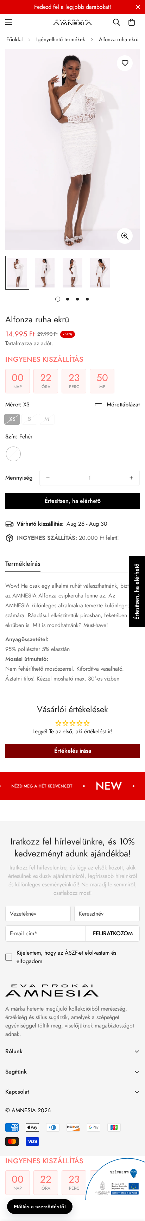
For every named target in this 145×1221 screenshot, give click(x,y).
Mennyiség (18, 478)
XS (12, 419)
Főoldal (14, 39)
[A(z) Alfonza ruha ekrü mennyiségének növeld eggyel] (131, 478)
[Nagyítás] (125, 236)
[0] (132, 22)
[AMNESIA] (72, 22)
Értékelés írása (72, 751)
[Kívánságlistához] (125, 63)
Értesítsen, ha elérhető (73, 501)
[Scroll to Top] (132, 1184)
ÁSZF (71, 953)
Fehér (13, 454)
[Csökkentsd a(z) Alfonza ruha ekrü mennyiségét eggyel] (48, 478)
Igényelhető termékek (60, 39)
